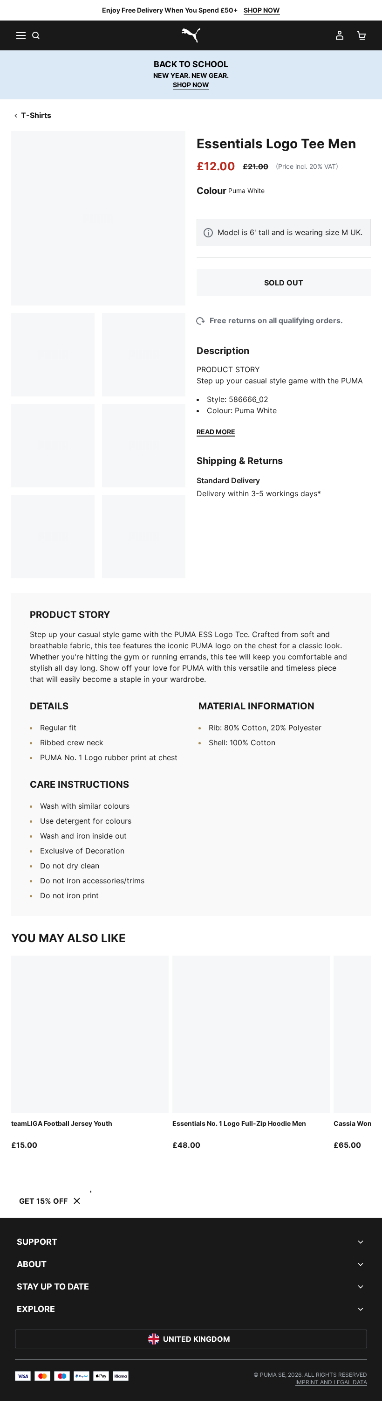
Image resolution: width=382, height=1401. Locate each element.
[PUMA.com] (191, 35)
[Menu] (20, 35)
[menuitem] (331, 1382)
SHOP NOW (262, 10)
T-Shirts (36, 115)
